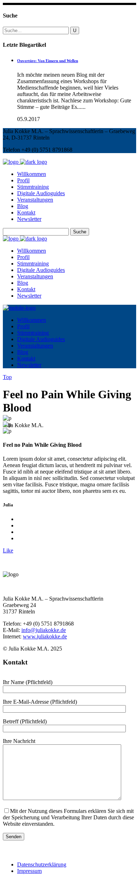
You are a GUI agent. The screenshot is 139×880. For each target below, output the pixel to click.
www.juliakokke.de (45, 636)
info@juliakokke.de (43, 630)
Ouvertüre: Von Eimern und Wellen (47, 61)
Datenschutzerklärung (41, 864)
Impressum (29, 871)
